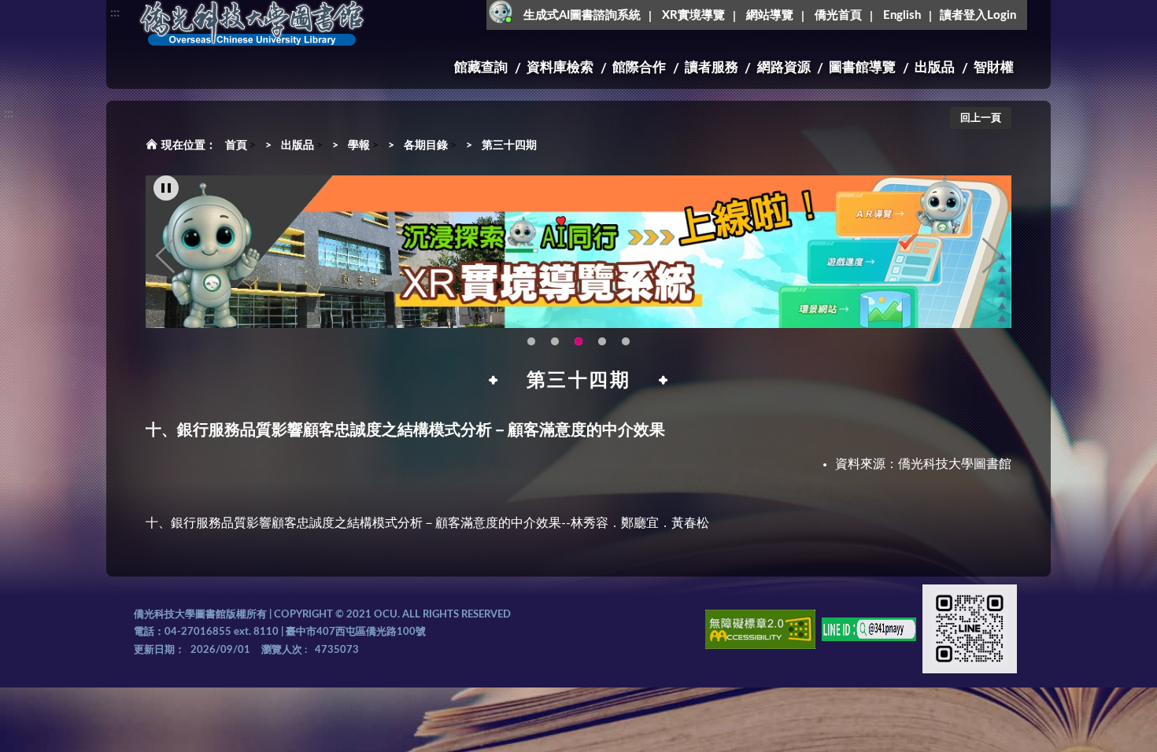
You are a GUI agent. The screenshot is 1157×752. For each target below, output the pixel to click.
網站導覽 (769, 15)
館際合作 (639, 67)
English (902, 15)
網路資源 (784, 67)
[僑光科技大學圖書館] (252, 23)
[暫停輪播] (166, 188)
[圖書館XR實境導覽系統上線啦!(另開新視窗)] (578, 251)
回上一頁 (980, 118)
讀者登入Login (978, 15)
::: (115, 12)
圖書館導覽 (862, 67)
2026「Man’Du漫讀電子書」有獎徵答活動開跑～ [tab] (531, 341)
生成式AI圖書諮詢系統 (582, 15)
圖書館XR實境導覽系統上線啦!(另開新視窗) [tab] (578, 341)
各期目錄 (426, 145)
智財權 (994, 67)
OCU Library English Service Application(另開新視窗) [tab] (555, 341)
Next (991, 255)
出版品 (935, 67)
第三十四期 (509, 145)
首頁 (236, 145)
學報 (359, 145)
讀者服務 (711, 67)
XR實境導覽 (693, 15)
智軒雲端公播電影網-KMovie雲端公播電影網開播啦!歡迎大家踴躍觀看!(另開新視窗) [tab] (626, 341)
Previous (165, 255)
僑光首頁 (838, 15)
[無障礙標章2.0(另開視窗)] (760, 632)
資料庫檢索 (560, 67)
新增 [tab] (602, 341)
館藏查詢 (481, 67)
